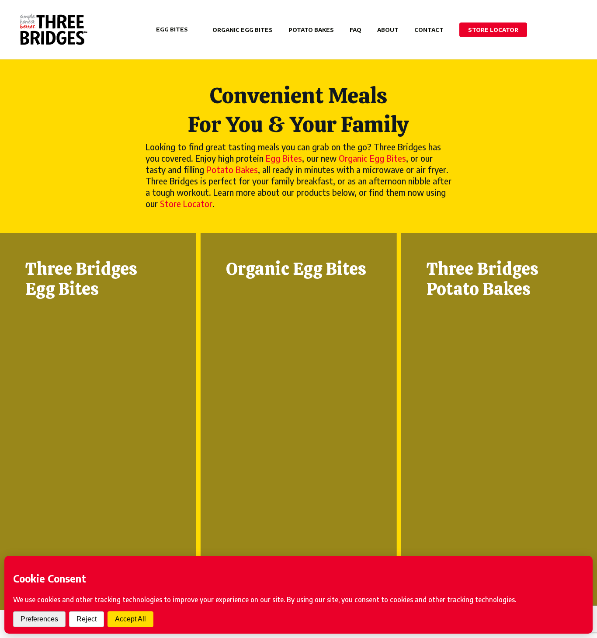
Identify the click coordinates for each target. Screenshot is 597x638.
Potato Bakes (232, 169)
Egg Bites (284, 158)
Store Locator (186, 203)
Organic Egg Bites (372, 158)
